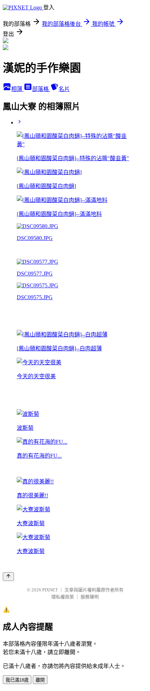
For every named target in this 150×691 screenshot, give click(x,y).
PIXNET (50, 589)
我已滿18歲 (17, 680)
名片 (64, 89)
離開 (40, 680)
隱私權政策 (62, 596)
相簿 (17, 89)
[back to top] (8, 576)
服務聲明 (90, 596)
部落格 (41, 89)
